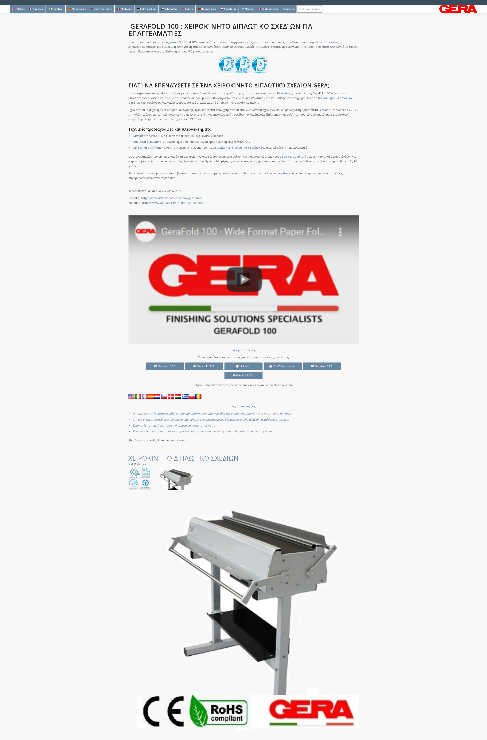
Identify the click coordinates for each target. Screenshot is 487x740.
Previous (137, 615)
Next (350, 615)
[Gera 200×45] (458, 9)
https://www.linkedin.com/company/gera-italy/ (171, 198)
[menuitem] (18, 9)
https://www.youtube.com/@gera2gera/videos (173, 203)
